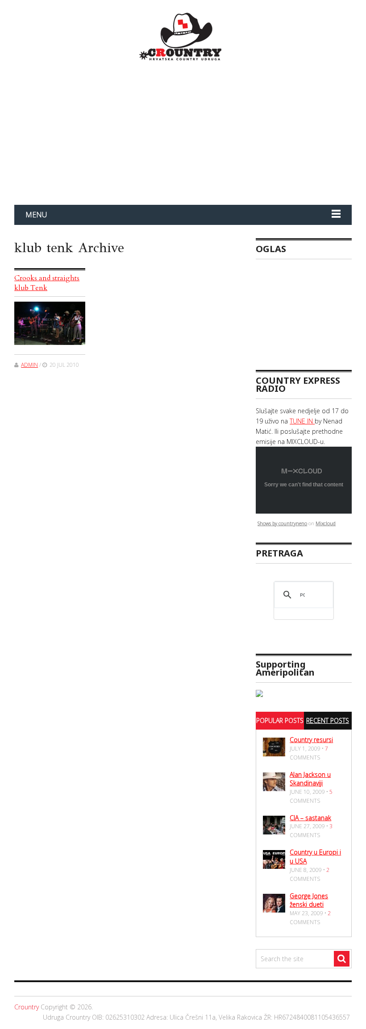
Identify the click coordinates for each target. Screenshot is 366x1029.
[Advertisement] (311, 310)
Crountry (26, 1007)
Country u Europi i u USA (315, 856)
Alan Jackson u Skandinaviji (310, 779)
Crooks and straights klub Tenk (46, 283)
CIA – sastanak (310, 817)
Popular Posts (280, 720)
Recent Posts (327, 720)
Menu (36, 215)
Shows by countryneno (282, 523)
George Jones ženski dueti (309, 900)
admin (29, 365)
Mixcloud (326, 523)
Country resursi (311, 739)
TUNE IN (302, 421)
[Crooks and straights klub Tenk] (49, 323)
